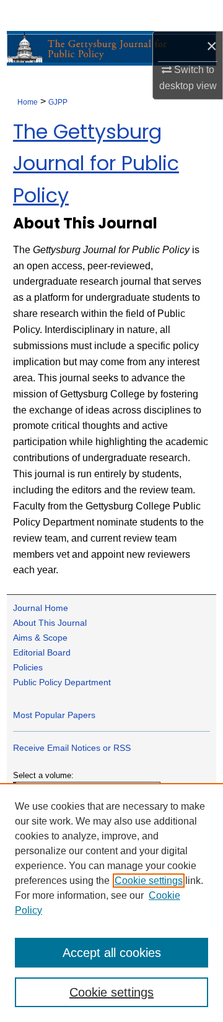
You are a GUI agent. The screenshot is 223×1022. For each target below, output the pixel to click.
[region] (111, 902)
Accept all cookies (112, 952)
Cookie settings (149, 880)
